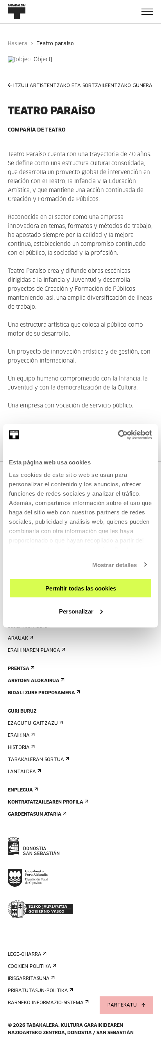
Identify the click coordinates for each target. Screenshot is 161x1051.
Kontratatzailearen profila (45, 802)
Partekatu (122, 1005)
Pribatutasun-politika (38, 991)
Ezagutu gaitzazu (33, 723)
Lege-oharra (24, 954)
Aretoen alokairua (33, 681)
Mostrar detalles (114, 564)
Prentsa (18, 669)
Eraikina (19, 735)
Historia (19, 747)
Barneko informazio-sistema (46, 1003)
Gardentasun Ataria (34, 814)
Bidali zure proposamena (41, 693)
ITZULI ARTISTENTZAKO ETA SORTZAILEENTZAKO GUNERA (82, 86)
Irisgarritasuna (29, 978)
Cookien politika (29, 966)
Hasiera (17, 43)
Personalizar (76, 611)
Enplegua (20, 790)
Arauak (18, 638)
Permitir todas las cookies (80, 588)
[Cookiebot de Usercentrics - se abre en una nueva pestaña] (118, 435)
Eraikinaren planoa (34, 650)
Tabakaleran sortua (36, 760)
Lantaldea (22, 772)
